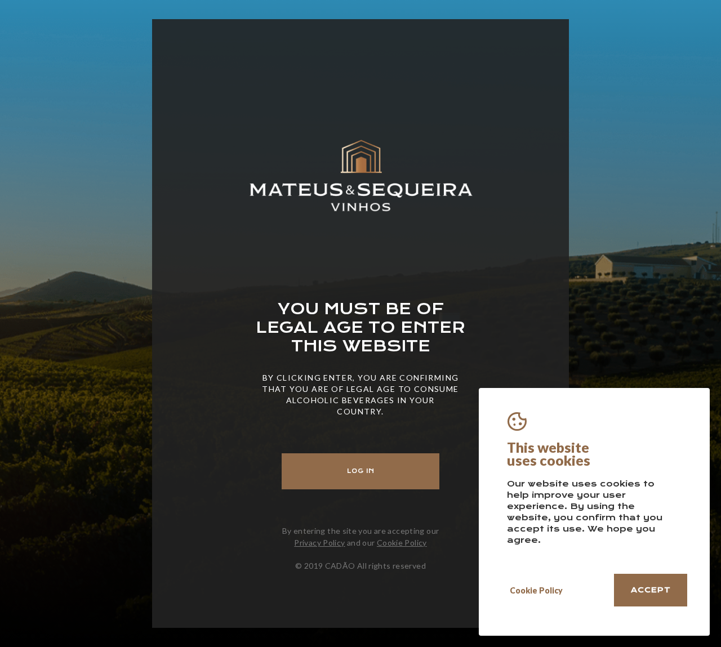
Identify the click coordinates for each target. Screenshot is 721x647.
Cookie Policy (402, 542)
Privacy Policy (319, 542)
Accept (651, 590)
